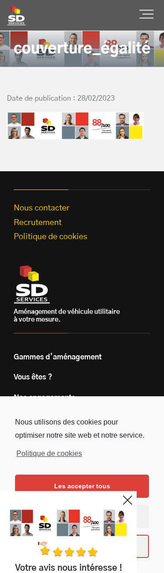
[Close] (127, 500)
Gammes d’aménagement (58, 357)
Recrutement (38, 223)
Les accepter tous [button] (82, 486)
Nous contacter (42, 208)
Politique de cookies (49, 453)
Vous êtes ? (33, 377)
